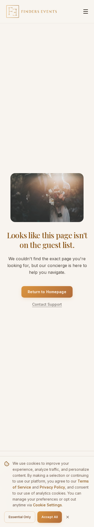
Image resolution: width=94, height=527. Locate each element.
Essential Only (20, 517)
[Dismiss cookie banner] (67, 517)
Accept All (50, 517)
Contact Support (47, 304)
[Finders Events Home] (31, 11)
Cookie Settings (47, 505)
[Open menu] (85, 11)
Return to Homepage (47, 292)
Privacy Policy (52, 487)
